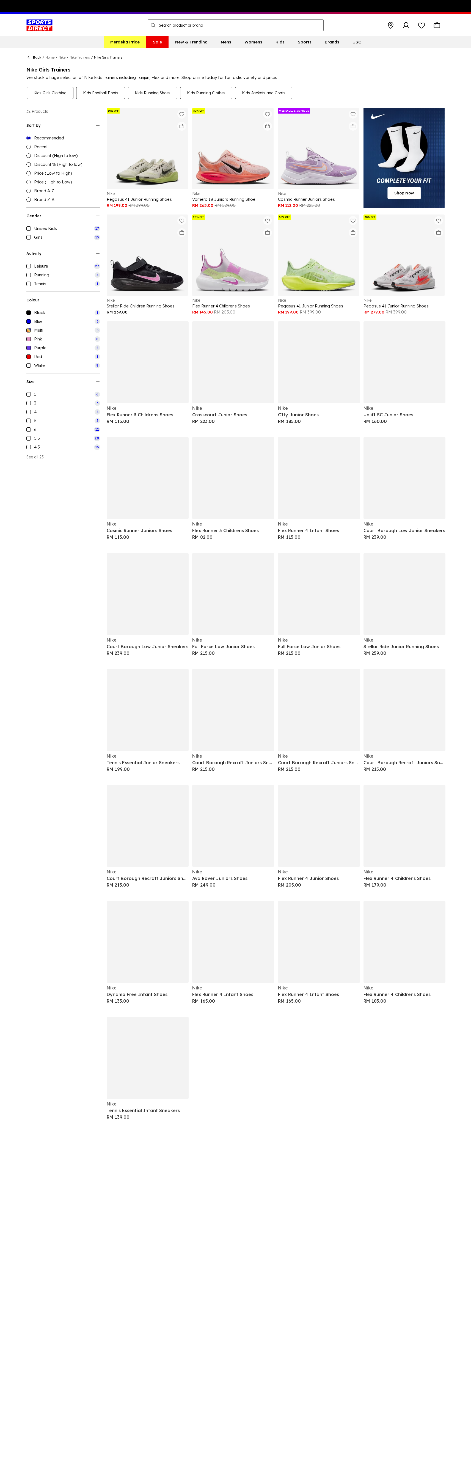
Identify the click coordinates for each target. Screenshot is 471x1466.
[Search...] (153, 25)
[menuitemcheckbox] (63, 228)
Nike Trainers (80, 57)
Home (49, 57)
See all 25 (35, 457)
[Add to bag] (182, 126)
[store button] (390, 25)
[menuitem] (125, 42)
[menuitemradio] (63, 138)
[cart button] (437, 25)
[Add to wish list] (182, 114)
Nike (62, 57)
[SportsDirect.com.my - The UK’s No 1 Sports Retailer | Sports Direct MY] (39, 25)
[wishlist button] (421, 25)
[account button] (406, 25)
